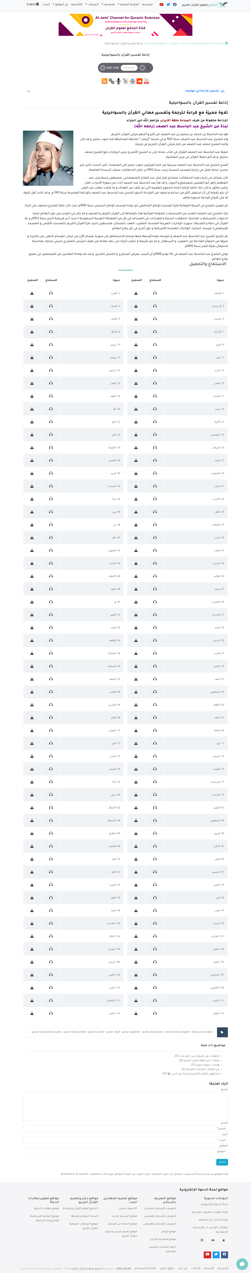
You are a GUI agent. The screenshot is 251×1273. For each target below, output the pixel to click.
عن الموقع (61, 4)
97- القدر (219, 910)
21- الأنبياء (219, 421)
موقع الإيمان (168, 1231)
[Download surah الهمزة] (32, 949)
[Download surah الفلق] (136, 1013)
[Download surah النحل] (32, 383)
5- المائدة (219, 318)
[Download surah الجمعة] (32, 679)
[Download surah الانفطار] (32, 807)
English (31, 4)
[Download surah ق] (32, 601)
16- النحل (115, 383)
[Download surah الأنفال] (32, 331)
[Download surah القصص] (32, 460)
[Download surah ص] (32, 524)
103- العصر (218, 949)
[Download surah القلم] (32, 717)
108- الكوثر (114, 974)
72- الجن (115, 743)
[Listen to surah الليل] (51, 872)
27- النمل (219, 460)
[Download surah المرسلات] (136, 782)
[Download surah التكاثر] (32, 936)
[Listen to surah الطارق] (51, 833)
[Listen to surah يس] (51, 511)
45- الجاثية (219, 576)
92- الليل (115, 871)
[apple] (224, 1240)
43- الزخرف (218, 563)
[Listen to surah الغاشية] (51, 846)
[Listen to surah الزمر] (155, 537)
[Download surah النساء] (32, 306)
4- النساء (115, 306)
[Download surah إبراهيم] (32, 370)
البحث (46, 4)
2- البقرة (115, 293)
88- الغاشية (114, 846)
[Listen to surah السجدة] (51, 486)
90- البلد (116, 859)
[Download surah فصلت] (136, 550)
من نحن (182, 1268)
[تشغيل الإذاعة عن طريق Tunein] (132, 81)
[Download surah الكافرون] (136, 987)
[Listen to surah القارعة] (155, 936)
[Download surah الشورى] (32, 550)
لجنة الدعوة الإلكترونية (214, 1204)
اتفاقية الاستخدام (145, 1268)
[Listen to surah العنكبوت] (155, 473)
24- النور (116, 434)
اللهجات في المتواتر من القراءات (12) (196, 1056)
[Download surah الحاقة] (136, 730)
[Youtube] (161, 5)
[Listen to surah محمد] (155, 589)
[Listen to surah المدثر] (51, 756)
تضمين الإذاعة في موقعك (202, 91)
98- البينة (115, 910)
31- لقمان (219, 486)
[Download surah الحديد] (136, 653)
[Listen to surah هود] (155, 357)
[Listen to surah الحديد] (155, 653)
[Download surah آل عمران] (136, 306)
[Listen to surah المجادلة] (51, 653)
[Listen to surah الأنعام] (51, 319)
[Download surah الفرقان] (136, 447)
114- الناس (114, 1013)
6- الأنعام (115, 318)
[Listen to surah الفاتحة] (155, 293)
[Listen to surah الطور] (51, 614)
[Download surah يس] (32, 511)
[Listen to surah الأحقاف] (51, 576)
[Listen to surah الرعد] (155, 370)
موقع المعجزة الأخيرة (163, 1239)
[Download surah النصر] (32, 987)
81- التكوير (218, 807)
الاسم (224, 1123)
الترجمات (93, 4)
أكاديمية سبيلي (128, 1208)
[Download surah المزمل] (136, 756)
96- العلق (115, 897)
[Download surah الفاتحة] (136, 293)
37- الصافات (218, 524)
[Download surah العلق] (32, 897)
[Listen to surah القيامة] (155, 769)
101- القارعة (217, 936)
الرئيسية (147, 4)
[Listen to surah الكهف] (51, 396)
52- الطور (115, 614)
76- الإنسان (114, 769)
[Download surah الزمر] (136, 537)
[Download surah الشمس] (136, 872)
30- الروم (115, 473)
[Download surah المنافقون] (136, 692)
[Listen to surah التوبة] (155, 344)
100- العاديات (113, 923)
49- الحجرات (217, 601)
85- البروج (219, 833)
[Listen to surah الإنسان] (51, 769)
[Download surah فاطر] (136, 511)
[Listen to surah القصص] (51, 460)
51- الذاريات (218, 614)
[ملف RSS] (104, 81)
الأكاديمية (77, 4)
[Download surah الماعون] (136, 974)
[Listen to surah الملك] (155, 717)
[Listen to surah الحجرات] (155, 601)
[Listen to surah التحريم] (51, 704)
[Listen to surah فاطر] (155, 511)
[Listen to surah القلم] (51, 717)
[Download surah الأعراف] (136, 331)
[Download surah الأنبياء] (136, 421)
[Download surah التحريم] (32, 704)
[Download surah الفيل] (136, 962)
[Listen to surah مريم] (155, 409)
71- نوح (220, 743)
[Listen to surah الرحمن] (155, 640)
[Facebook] (174, 5)
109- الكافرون (217, 987)
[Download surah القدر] (136, 910)
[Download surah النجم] (136, 627)
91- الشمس (218, 871)
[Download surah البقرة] (32, 293)
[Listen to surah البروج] (155, 833)
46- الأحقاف (114, 576)
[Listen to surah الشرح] (51, 884)
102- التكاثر (114, 936)
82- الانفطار (114, 807)
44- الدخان (114, 563)
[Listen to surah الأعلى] (155, 846)
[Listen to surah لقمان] (155, 486)
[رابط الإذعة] (111, 81)
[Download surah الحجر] (136, 383)
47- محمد (219, 588)
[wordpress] (202, 1240)
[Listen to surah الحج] (51, 421)
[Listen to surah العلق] (51, 897)
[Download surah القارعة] (136, 936)
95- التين (219, 897)
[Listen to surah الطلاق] (155, 704)
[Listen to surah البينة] (51, 910)
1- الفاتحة (219, 293)
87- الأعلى (219, 846)
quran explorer (130, 1032)
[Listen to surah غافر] (51, 537)
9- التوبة (220, 344)
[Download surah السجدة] (32, 486)
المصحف (109, 4)
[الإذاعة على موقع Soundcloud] (139, 81)
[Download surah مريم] (136, 409)
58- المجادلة (114, 653)
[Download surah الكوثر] (32, 974)
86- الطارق (114, 833)
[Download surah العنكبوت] (136, 473)
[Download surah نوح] (136, 743)
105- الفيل (219, 961)
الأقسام (209, 1268)
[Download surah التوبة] (136, 344)
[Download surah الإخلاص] (32, 1000)
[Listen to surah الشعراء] (51, 447)
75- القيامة (218, 769)
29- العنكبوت (217, 473)
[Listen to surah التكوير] (155, 807)
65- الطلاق (218, 704)
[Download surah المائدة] (136, 319)
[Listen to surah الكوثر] (51, 974)
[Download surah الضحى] (136, 884)
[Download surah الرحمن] (136, 640)
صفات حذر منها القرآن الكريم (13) (199, 1060)
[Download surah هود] (136, 357)
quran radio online (74, 1032)
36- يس (116, 511)
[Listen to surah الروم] (51, 473)
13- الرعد (219, 370)
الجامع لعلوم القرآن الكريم (87, 1268)
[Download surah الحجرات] (136, 601)
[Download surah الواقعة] (32, 640)
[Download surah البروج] (136, 833)
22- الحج (116, 421)
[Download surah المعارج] (32, 730)
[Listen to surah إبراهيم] (51, 370)
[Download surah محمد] (136, 589)
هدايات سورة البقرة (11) (205, 1065)
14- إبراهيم (114, 370)
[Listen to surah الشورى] (51, 550)
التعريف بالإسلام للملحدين (160, 1216)
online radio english (177, 1032)
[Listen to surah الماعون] (155, 974)
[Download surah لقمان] (136, 486)
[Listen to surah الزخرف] (155, 563)
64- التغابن (115, 691)
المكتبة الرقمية (129, 4)
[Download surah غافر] (32, 537)
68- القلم (115, 717)
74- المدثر (115, 756)
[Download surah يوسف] (32, 357)
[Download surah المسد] (136, 1000)
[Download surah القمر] (32, 627)
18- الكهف (115, 396)
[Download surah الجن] (32, 743)
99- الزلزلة (218, 923)
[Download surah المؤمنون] (136, 434)
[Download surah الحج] (32, 421)
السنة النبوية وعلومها (84, 1216)
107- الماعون (217, 974)
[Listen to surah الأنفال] (51, 331)
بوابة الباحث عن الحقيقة (213, 1220)
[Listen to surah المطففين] (155, 820)
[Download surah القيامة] (136, 769)
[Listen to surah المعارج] (51, 730)
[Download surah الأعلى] (136, 846)
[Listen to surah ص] (51, 524)
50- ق (117, 601)
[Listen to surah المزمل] (155, 756)
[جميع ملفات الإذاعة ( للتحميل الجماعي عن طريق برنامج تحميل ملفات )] (125, 81)
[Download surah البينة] (32, 910)
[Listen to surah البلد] (51, 859)
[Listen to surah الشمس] (155, 872)
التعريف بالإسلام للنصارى (160, 1208)
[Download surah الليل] (32, 872)
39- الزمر (219, 537)
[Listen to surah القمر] (51, 627)
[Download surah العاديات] (32, 923)
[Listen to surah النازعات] (155, 794)
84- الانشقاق (113, 820)
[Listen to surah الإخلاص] (51, 1000)
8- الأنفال (115, 331)
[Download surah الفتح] (32, 589)
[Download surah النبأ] (32, 782)
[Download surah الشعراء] (32, 447)
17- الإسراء (218, 396)
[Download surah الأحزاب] (136, 499)
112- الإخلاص (113, 1000)
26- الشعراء (114, 447)
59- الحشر (219, 666)
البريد (225, 1134)
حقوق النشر (167, 1268)
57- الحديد (219, 653)
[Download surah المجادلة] (32, 653)
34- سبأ (116, 498)
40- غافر (116, 537)
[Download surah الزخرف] (136, 563)
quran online (96, 1032)
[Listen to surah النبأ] (51, 782)
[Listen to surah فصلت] (155, 550)
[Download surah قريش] (32, 962)
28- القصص (114, 460)
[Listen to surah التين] (155, 897)
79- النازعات (218, 794)
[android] (213, 1240)
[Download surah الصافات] (136, 524)
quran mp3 (113, 1032)
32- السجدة (114, 486)
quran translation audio (46, 1032)
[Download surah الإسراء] (136, 396)
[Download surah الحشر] (136, 666)
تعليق (224, 1089)
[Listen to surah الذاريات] (155, 614)
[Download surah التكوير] (136, 807)
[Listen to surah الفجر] (155, 859)
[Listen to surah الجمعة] (51, 679)
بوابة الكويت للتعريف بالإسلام (210, 1212)
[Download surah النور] (32, 434)
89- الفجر (219, 859)
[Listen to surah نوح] (155, 743)
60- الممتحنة (113, 666)
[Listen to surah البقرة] (51, 293)
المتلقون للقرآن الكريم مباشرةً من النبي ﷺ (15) (190, 1074)
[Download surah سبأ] (32, 499)
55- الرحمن (218, 640)
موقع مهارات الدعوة (46, 1208)
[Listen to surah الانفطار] (51, 807)
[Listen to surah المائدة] (155, 319)
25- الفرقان (218, 447)
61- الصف (219, 679)
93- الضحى (218, 884)
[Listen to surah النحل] (51, 383)
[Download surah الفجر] (136, 859)
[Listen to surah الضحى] (155, 884)
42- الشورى (114, 550)
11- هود (220, 357)
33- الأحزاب (218, 498)
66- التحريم (114, 704)
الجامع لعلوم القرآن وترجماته (80, 1208)
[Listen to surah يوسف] (51, 357)
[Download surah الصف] (136, 679)
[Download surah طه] (32, 409)
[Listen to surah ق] (51, 601)
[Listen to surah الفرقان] (155, 447)
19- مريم (219, 408)
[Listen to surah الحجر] (155, 383)
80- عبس (115, 794)
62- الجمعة (114, 679)
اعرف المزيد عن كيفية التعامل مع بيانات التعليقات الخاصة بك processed (105, 1174)
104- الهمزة (114, 949)
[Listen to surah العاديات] (51, 923)
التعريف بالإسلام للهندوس (159, 1224)
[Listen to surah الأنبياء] (155, 421)
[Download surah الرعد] (136, 370)
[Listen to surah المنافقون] (155, 692)
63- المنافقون (217, 691)
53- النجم (219, 627)
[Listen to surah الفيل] (155, 962)
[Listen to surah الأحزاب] (155, 499)
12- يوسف (115, 357)
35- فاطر (219, 511)
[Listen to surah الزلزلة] (155, 923)
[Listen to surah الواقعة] (51, 640)
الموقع (224, 1146)
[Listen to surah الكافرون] (155, 987)
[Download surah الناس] (32, 1013)
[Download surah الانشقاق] (32, 820)
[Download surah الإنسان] (32, 769)
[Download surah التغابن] (32, 692)
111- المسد (218, 1000)
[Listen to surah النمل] (155, 460)
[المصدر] (118, 81)
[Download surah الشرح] (32, 884)
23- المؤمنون (217, 434)
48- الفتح (115, 588)
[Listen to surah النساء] (51, 306)
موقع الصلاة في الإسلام (122, 1224)
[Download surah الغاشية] (32, 846)
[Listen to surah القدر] (155, 910)
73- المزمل (218, 756)
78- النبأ (116, 781)
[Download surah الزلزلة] (136, 923)
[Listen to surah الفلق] (155, 1013)
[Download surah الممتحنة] (32, 666)
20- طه (116, 408)
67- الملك (219, 717)
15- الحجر (219, 383)
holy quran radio (202, 1032)
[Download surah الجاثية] (136, 576)
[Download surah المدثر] (32, 756)
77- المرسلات (217, 781)
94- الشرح (115, 884)
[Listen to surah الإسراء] (155, 396)
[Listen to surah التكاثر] (51, 936)
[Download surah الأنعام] (32, 319)
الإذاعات (195, 1268)
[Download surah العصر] (136, 949)
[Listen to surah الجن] (51, 743)
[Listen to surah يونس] (51, 344)
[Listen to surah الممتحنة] (51, 666)
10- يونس (115, 344)
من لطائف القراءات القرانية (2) (200, 1069)
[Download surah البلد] (32, 859)
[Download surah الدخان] (32, 563)
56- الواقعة (114, 640)
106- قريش (114, 961)
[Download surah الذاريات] (136, 614)
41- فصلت (219, 550)
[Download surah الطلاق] (136, 704)
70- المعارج (114, 730)
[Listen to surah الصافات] (155, 524)
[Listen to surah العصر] (155, 949)
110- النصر (114, 987)
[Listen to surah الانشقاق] (51, 820)
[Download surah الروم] (32, 473)
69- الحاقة (219, 730)
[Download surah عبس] (32, 794)
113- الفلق (218, 1013)
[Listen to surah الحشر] (155, 666)
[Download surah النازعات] (136, 794)
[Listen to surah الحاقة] (155, 730)
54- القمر (115, 627)
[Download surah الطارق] (32, 833)
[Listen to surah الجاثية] (155, 576)
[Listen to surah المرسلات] (155, 782)
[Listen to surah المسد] (155, 1000)
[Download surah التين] (136, 897)
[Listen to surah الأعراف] (155, 331)
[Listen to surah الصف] (155, 679)
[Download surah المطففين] (136, 820)
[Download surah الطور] (32, 614)
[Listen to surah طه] (51, 409)
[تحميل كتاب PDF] (146, 81)
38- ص (116, 524)
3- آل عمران (218, 306)
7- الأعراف (219, 331)
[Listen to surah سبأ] (51, 499)
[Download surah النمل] (136, 460)
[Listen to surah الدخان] (51, 563)
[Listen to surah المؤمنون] (155, 434)
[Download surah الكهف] (32, 396)
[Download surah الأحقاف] (32, 576)
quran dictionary (152, 1032)
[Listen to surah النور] (51, 434)
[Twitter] (168, 5)
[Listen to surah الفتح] (51, 589)
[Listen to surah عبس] (51, 794)
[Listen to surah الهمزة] (51, 949)
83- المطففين (217, 820)
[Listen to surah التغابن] (51, 692)
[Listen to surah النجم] (155, 627)
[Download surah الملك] (136, 717)
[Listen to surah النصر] (51, 987)
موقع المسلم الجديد (124, 1216)
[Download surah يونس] (32, 344)
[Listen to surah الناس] (51, 1013)
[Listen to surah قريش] (51, 962)
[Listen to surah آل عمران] (155, 306)
